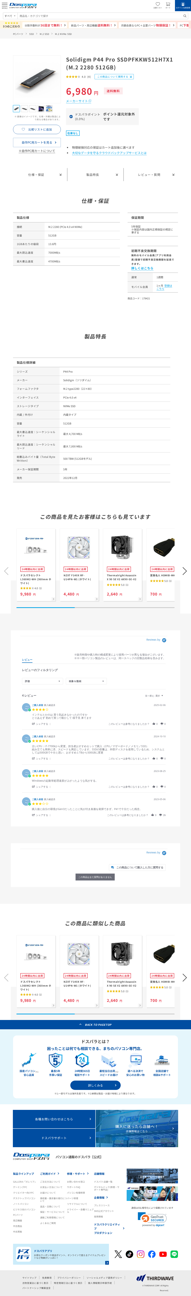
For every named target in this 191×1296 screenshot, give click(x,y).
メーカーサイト (77, 101)
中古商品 (17, 1226)
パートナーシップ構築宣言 (36, 1287)
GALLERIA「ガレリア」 (25, 1181)
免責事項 (47, 1277)
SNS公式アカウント (104, 1210)
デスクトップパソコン (24, 1198)
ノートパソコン (21, 1203)
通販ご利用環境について (52, 1217)
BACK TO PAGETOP (98, 1025)
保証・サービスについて (52, 1211)
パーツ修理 (72, 1198)
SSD (31, 33)
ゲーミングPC (20, 1187)
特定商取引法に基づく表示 (68, 1282)
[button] (185, 571)
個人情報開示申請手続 (100, 1282)
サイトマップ (29, 1277)
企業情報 (99, 1197)
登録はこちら (164, 287)
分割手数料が (44, 25)
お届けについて (48, 1192)
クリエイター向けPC (23, 1192)
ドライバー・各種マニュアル (80, 1211)
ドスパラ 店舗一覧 (103, 1181)
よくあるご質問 (48, 1223)
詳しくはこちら (142, 268)
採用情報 (98, 1216)
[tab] (27, 660)
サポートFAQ (73, 1187)
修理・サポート (76, 1174)
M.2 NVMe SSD (63, 33)
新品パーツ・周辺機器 (92, 25)
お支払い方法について (51, 1187)
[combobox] (103, 15)
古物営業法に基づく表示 (35, 1282)
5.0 (124, 585)
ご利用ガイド (48, 1174)
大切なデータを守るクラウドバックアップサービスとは (109, 153)
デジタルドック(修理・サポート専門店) (106, 1188)
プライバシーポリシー (69, 1277)
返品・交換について (50, 1206)
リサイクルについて (77, 1203)
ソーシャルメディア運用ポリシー (104, 1277)
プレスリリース (102, 1205)
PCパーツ (18, 33)
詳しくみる (95, 1085)
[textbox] (165, 697)
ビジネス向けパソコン (24, 1209)
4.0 (38, 588)
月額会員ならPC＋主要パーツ (146, 25)
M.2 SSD (44, 33)
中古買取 (17, 1231)
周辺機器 (17, 1220)
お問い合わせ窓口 (76, 1181)
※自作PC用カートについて (37, 150)
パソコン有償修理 (76, 1192)
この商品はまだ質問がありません (95, 877)
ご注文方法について (50, 1181)
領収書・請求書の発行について (53, 1199)
